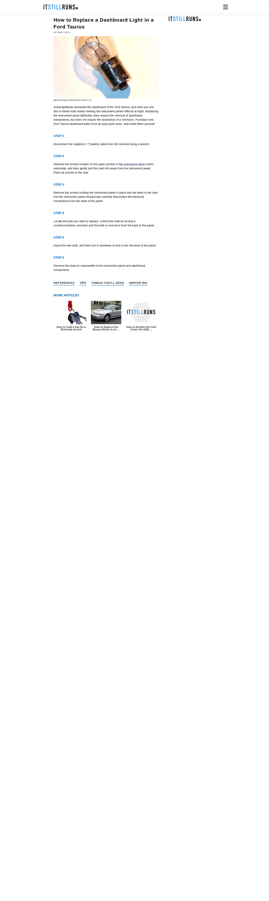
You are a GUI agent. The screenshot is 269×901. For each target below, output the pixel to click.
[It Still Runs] (61, 7)
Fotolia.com (86, 100)
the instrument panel (132, 164)
